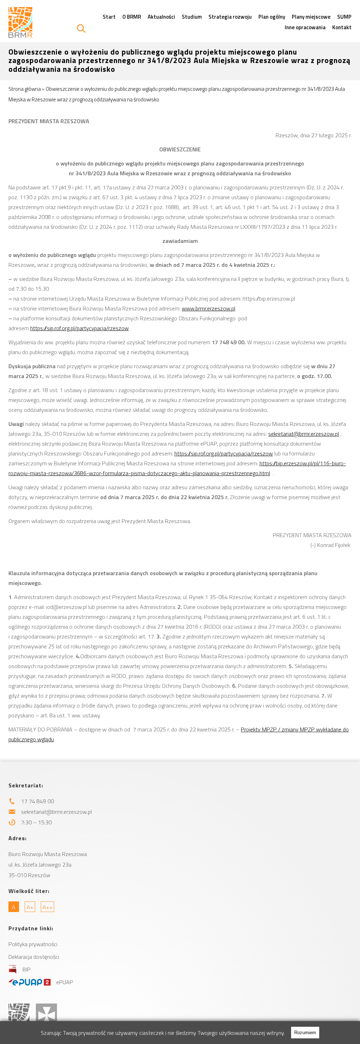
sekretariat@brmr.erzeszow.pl (303, 433)
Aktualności (161, 17)
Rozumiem (305, 1032)
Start (109, 17)
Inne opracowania (305, 27)
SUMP (344, 17)
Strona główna (24, 89)
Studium (192, 17)
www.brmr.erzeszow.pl (208, 308)
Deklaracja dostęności (33, 956)
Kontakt (342, 27)
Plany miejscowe (311, 17)
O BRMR (131, 17)
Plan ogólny (271, 17)
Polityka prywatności (32, 944)
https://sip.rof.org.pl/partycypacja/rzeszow (79, 328)
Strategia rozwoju (230, 17)
